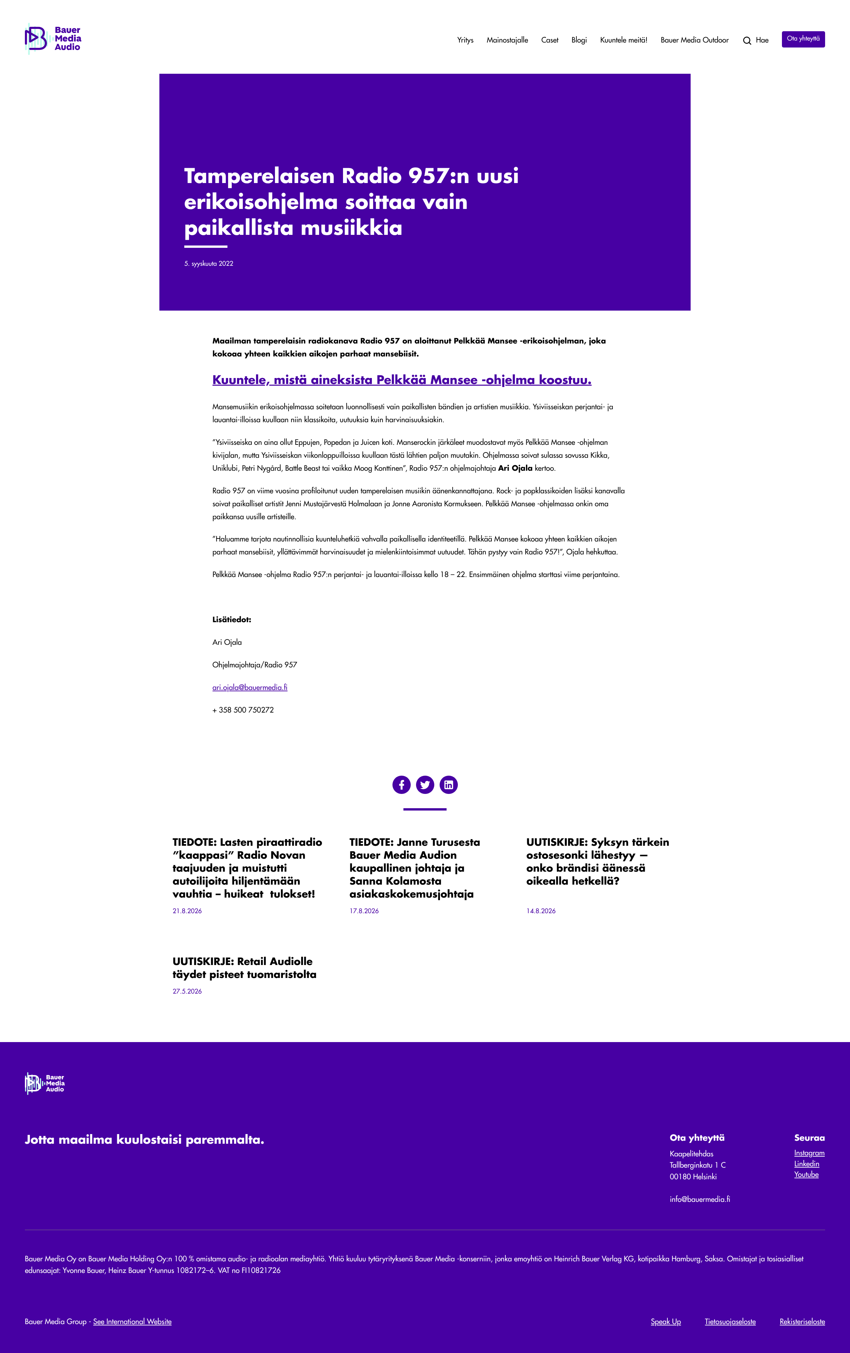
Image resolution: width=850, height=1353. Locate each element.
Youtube (807, 1175)
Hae (762, 41)
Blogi (579, 41)
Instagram (810, 1153)
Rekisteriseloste (802, 1322)
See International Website (132, 1322)
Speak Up (666, 1322)
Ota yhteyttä (803, 39)
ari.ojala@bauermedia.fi (250, 688)
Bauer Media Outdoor (695, 41)
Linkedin (807, 1164)
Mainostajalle (507, 41)
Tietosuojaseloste (730, 1322)
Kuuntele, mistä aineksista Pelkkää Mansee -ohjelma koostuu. (402, 381)
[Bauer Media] (53, 53)
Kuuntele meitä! (623, 41)
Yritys (466, 41)
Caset (549, 41)
